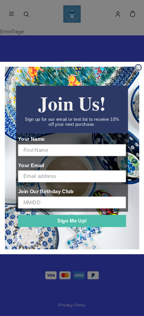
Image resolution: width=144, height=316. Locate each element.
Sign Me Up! (72, 221)
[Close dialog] (138, 67)
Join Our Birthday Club (46, 191)
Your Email (31, 165)
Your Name (31, 139)
